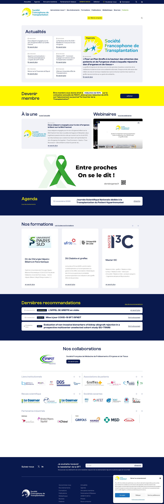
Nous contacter (86, 501)
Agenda (37, 2)
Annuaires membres (87, 490)
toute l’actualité (44, 115)
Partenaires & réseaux (68, 2)
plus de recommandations (134, 304)
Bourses (117, 10)
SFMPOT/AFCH (85, 2)
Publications (96, 10)
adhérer (130, 96)
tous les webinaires (124, 115)
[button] (160, 478)
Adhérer (97, 2)
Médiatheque (63, 496)
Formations (85, 10)
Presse (83, 499)
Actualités (27, 2)
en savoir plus (53, 145)
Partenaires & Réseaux (88, 493)
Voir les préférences (154, 495)
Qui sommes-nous (65, 485)
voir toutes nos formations (64, 225)
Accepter (122, 495)
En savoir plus (32, 47)
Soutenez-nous (110, 2)
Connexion (126, 2)
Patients (125, 10)
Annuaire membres (50, 2)
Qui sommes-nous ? (57, 10)
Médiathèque (107, 10)
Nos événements (73, 10)
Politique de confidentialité (138, 499)
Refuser (138, 495)
